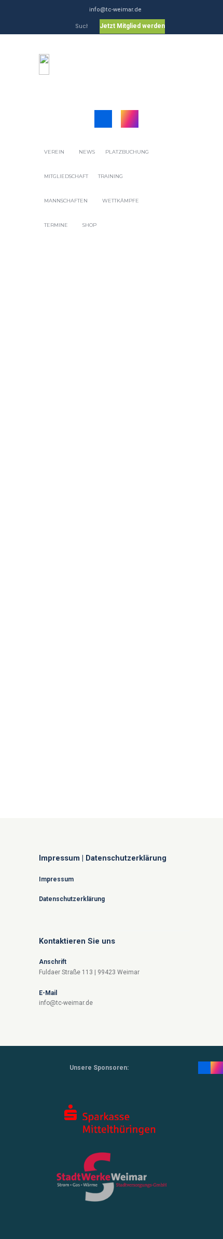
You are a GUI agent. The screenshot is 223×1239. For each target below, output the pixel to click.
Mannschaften (66, 200)
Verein (54, 152)
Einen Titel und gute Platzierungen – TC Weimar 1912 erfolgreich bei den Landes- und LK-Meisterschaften (109, 680)
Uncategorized (79, 420)
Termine (56, 225)
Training (110, 176)
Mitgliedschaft (66, 176)
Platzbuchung (127, 152)
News (87, 152)
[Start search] (82, 28)
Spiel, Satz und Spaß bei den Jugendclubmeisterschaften (87, 405)
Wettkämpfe (120, 200)
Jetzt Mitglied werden (132, 26)
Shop (89, 225)
